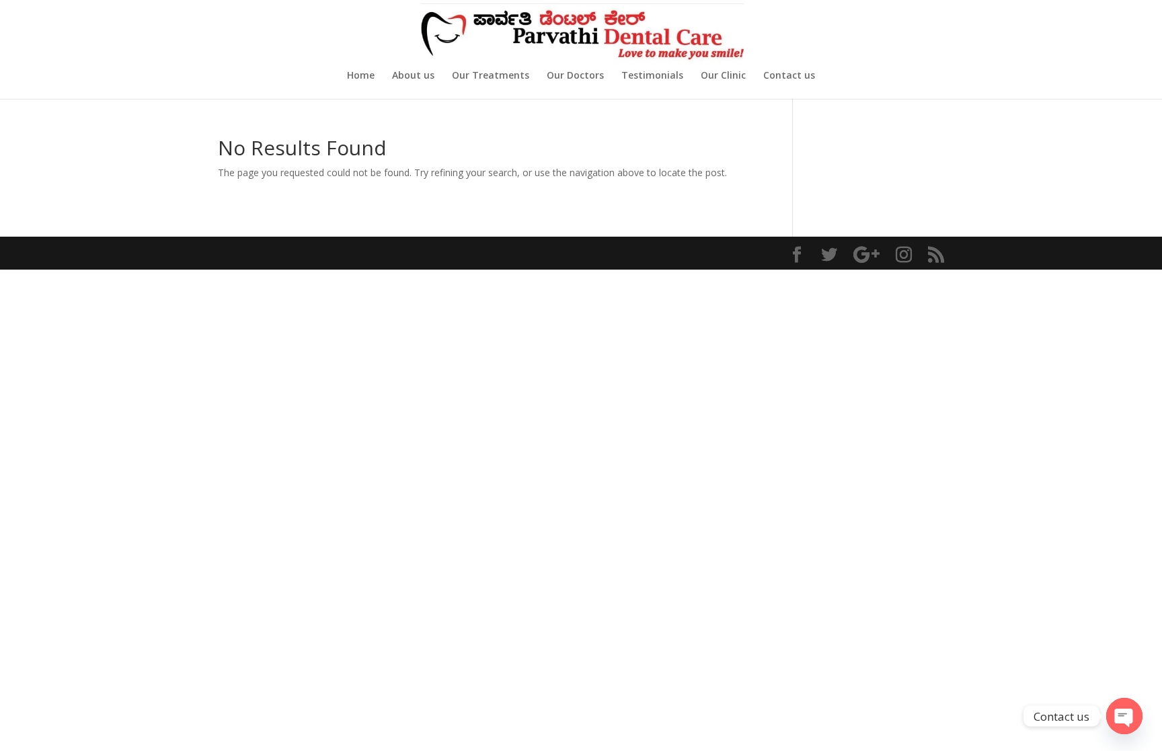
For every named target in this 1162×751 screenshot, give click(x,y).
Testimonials (652, 76)
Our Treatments (490, 76)
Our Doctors (575, 76)
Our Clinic (723, 76)
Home (361, 76)
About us (413, 76)
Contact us (789, 76)
